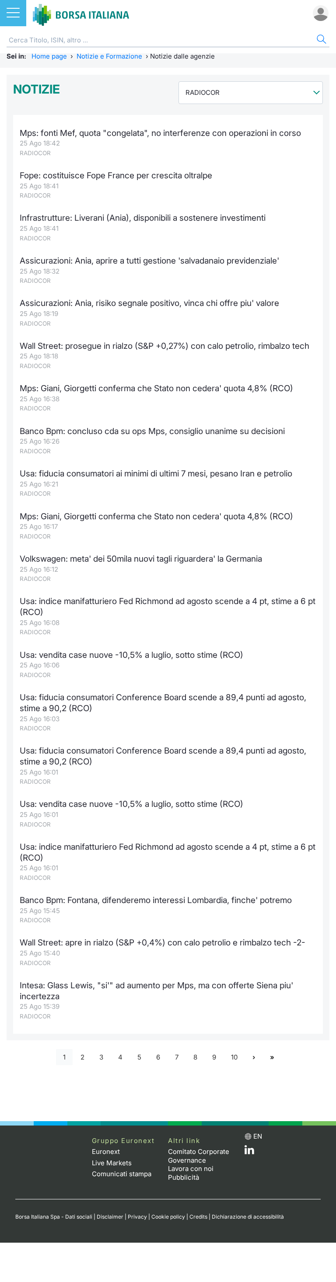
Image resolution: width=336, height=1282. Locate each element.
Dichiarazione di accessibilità (248, 1216)
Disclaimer (110, 1216)
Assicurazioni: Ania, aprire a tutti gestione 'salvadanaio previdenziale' (149, 261)
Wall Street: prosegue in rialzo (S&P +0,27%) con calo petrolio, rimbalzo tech (164, 346)
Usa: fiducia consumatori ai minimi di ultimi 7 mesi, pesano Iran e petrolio (156, 474)
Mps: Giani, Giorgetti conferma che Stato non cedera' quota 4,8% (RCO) (156, 388)
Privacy (137, 1216)
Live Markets (112, 1163)
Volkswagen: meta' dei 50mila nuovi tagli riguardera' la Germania (141, 559)
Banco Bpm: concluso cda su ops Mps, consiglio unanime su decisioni (152, 431)
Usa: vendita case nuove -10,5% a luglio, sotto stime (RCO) (131, 655)
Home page (49, 56)
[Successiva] (253, 1057)
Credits (198, 1216)
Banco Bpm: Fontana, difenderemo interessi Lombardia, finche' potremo (156, 900)
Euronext (106, 1151)
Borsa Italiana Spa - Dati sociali (53, 1216)
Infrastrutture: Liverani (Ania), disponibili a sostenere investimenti (143, 218)
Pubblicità (183, 1177)
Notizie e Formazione (109, 56)
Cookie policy (168, 1216)
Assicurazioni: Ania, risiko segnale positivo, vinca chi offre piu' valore (149, 303)
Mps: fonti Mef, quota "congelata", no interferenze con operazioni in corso (160, 133)
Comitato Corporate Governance (198, 1155)
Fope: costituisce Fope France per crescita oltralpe (116, 175)
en (257, 1136)
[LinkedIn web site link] (249, 1152)
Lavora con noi (191, 1168)
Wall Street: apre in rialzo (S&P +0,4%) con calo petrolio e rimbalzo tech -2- (162, 943)
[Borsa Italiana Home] (81, 13)
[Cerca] (320, 40)
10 (234, 1057)
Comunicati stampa (121, 1174)
